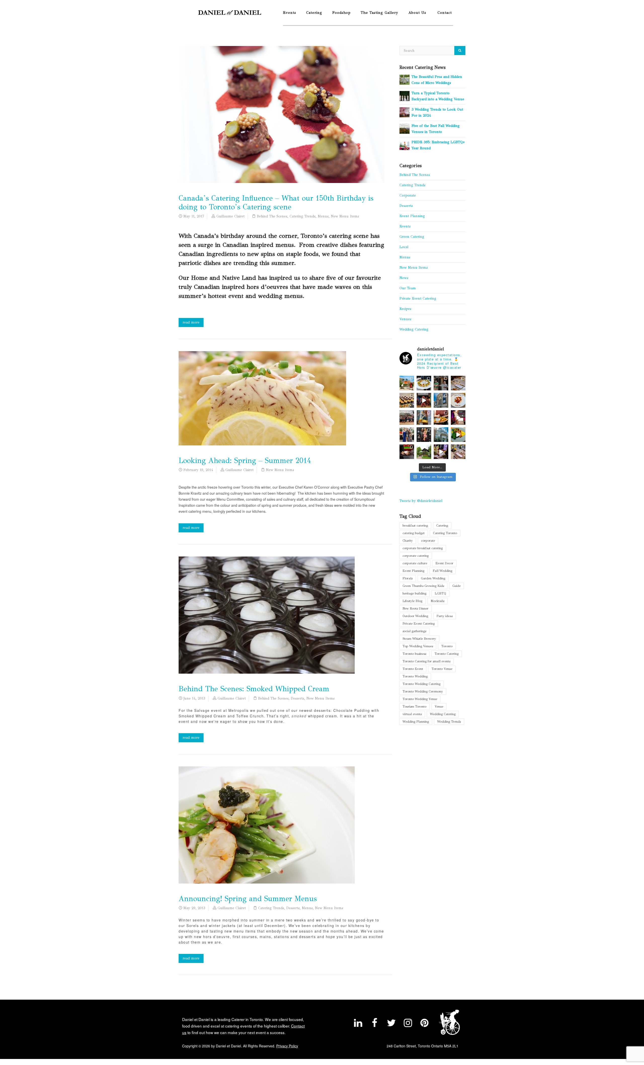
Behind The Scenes (272, 216)
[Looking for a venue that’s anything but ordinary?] (406, 383)
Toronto (447, 646)
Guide (456, 586)
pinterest (424, 1024)
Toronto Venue (441, 669)
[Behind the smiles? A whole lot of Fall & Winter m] (406, 417)
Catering (314, 12)
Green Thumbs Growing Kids (423, 586)
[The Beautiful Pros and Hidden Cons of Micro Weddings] (404, 79)
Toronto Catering (446, 654)
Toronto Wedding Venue (420, 699)
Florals (408, 578)
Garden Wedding (433, 578)
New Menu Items (345, 216)
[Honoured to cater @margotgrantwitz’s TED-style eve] (424, 383)
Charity (408, 540)
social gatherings (414, 631)
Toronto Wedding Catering (421, 684)
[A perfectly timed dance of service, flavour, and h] (441, 451)
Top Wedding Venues (418, 646)
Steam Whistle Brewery (419, 638)
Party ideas (444, 616)
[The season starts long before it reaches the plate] (458, 400)
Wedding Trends (449, 721)
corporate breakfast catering (423, 548)
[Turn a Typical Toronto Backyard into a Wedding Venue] (404, 96)
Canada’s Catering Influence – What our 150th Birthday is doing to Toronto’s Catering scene (276, 202)
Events (289, 12)
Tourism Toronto (414, 706)
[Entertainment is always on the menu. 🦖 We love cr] (424, 400)
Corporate (407, 195)
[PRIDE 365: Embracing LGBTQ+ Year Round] (404, 145)
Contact (444, 12)
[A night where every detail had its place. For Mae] (406, 451)
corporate (428, 540)
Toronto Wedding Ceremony (423, 691)
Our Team (407, 288)
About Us (417, 12)
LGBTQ (440, 593)
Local (403, 247)
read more (191, 322)
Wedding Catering (413, 329)
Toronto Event (413, 669)
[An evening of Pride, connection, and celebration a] (406, 434)
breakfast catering (415, 525)
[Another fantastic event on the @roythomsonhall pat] (441, 417)
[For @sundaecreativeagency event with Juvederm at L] (406, 400)
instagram (408, 1024)
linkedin (358, 1024)
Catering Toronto (445, 533)
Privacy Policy (287, 1045)
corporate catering (416, 556)
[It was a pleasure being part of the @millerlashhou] (424, 451)
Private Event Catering (417, 298)
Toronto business (414, 654)
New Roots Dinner (415, 608)
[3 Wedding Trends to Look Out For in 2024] (404, 112)
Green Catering (411, 237)
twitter (391, 1024)
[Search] (459, 50)
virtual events (412, 714)
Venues (405, 319)
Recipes (405, 309)
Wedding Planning (416, 721)
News (403, 278)
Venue (439, 706)
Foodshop (341, 12)
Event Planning (412, 216)
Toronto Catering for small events (426, 661)
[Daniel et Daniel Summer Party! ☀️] (441, 383)
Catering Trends (302, 216)
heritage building (414, 593)
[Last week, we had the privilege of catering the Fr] (424, 434)
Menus (323, 216)
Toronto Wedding (415, 676)
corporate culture (415, 563)
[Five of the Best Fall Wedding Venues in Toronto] (404, 128)
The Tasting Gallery (379, 12)
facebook (375, 1024)
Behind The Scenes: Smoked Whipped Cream (254, 688)
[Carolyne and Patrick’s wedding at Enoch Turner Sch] (458, 383)
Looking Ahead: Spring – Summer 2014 (245, 460)
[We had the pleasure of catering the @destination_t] (441, 400)
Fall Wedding (442, 571)
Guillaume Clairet (230, 216)
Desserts (297, 698)
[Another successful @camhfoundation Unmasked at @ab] (458, 451)
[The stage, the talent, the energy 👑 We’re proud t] (458, 417)
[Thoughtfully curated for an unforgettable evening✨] (424, 417)
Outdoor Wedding (415, 616)
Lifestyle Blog (412, 601)
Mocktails (437, 601)
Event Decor (444, 563)
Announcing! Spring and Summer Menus (248, 898)
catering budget (414, 533)
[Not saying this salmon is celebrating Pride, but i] (458, 434)
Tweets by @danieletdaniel (420, 501)
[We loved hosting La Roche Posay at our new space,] (441, 434)
